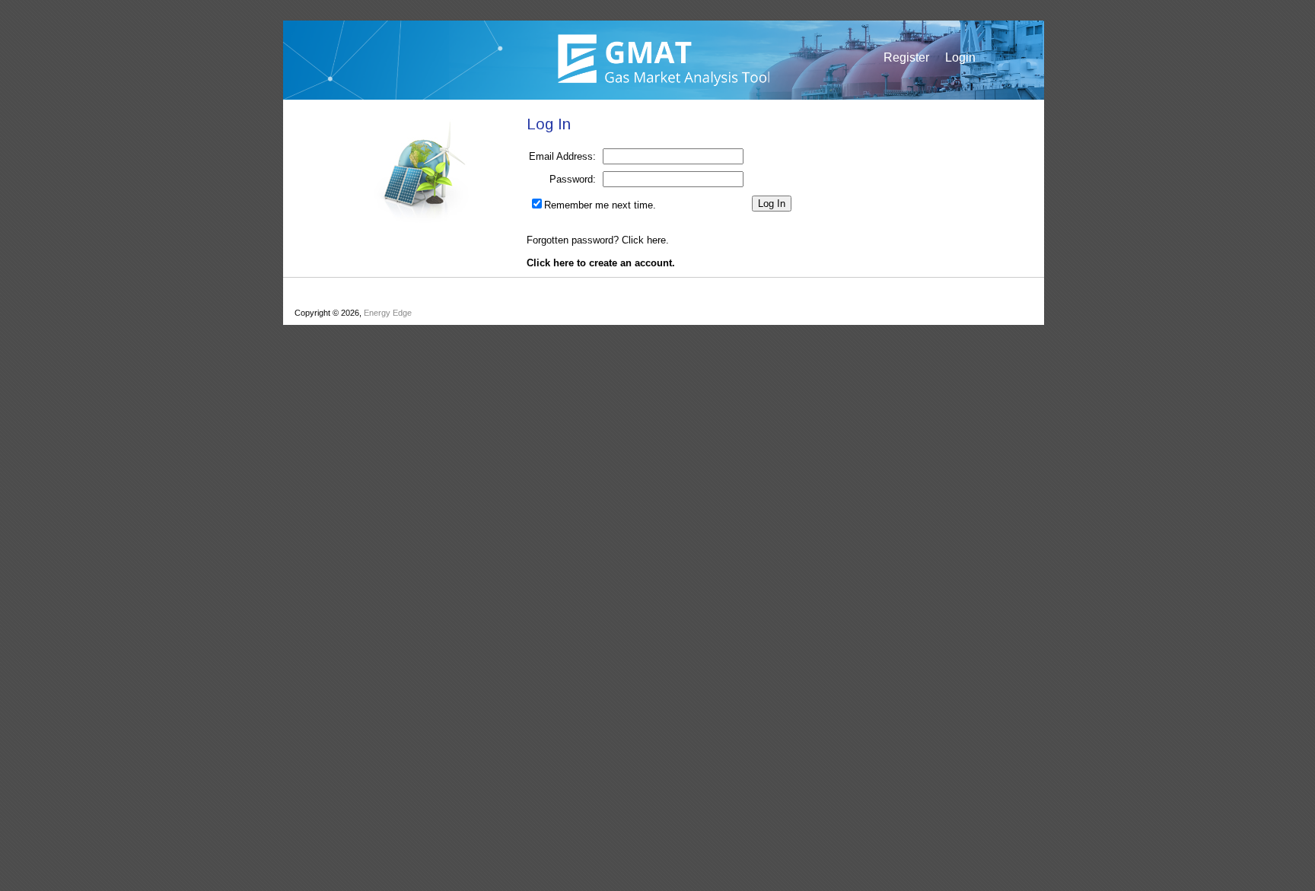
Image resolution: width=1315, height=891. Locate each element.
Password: (572, 179)
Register (906, 57)
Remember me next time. (600, 205)
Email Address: (562, 156)
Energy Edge (388, 312)
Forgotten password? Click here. (598, 240)
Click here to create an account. (601, 263)
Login (960, 57)
